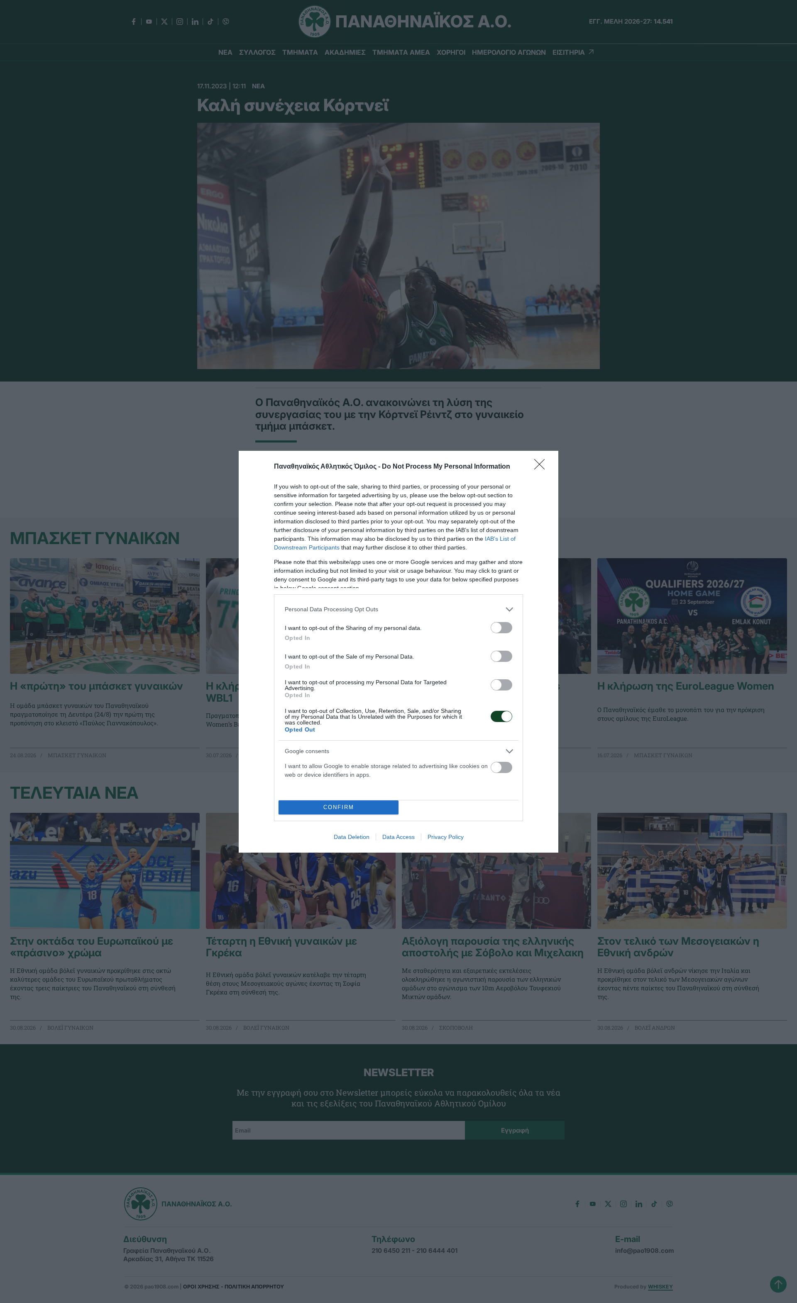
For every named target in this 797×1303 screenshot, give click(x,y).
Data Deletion (351, 837)
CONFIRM (338, 807)
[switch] (501, 627)
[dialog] (398, 652)
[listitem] (398, 609)
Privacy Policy (446, 837)
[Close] (542, 467)
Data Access (398, 837)
